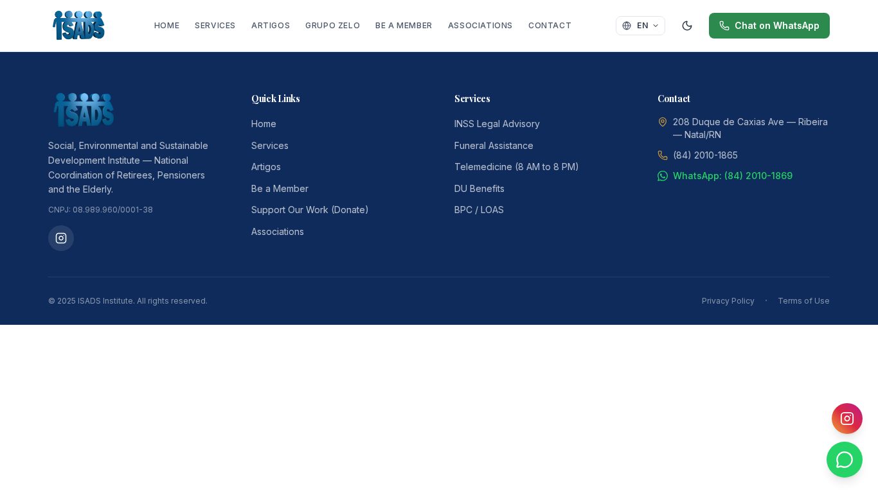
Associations (480, 25)
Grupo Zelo (332, 25)
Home (166, 25)
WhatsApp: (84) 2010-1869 (733, 175)
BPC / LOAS (479, 209)
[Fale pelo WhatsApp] (845, 460)
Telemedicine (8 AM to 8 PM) (516, 166)
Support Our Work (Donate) (310, 209)
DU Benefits (479, 188)
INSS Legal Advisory (497, 123)
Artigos (270, 25)
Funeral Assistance (493, 145)
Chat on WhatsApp (777, 25)
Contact (549, 25)
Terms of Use (804, 301)
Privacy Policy (728, 301)
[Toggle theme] (687, 25)
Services (215, 25)
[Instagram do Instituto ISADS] (61, 238)
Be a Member (404, 25)
